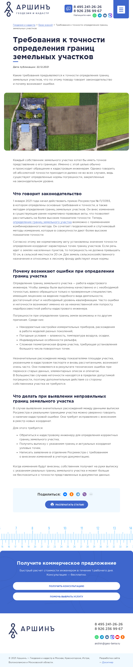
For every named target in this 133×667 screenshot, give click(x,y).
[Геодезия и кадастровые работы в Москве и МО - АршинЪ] (31, 631)
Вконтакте (105, 15)
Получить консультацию (66, 586)
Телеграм (100, 15)
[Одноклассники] (71, 494)
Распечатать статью (69, 504)
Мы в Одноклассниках (123, 637)
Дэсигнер (107, 662)
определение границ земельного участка (42, 222)
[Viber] (84, 494)
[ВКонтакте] (65, 494)
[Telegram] (78, 494)
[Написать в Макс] (110, 15)
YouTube (117, 637)
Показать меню (121, 9)
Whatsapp (95, 15)
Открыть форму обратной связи (68, 9)
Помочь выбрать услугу (66, 596)
